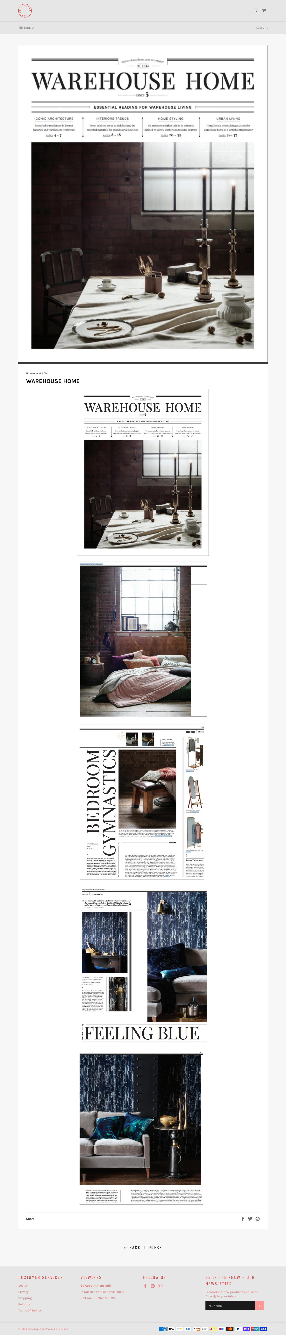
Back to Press (145, 1247)
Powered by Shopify (56, 1328)
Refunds (24, 1304)
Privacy (23, 1292)
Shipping (25, 1298)
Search (23, 1285)
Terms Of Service (30, 1310)
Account (262, 27)
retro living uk (36, 1328)
